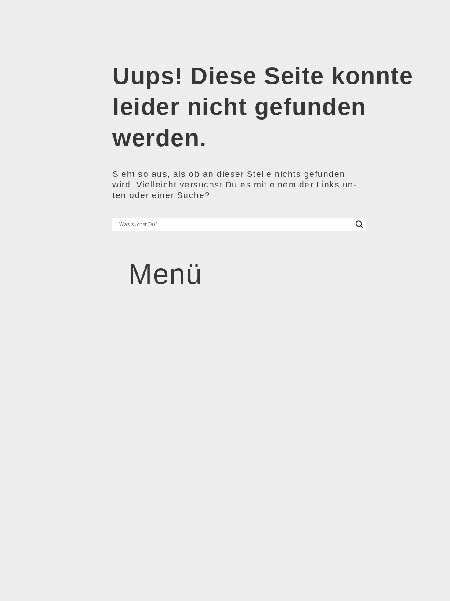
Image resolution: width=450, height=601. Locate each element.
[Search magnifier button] (359, 224)
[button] (154, 274)
